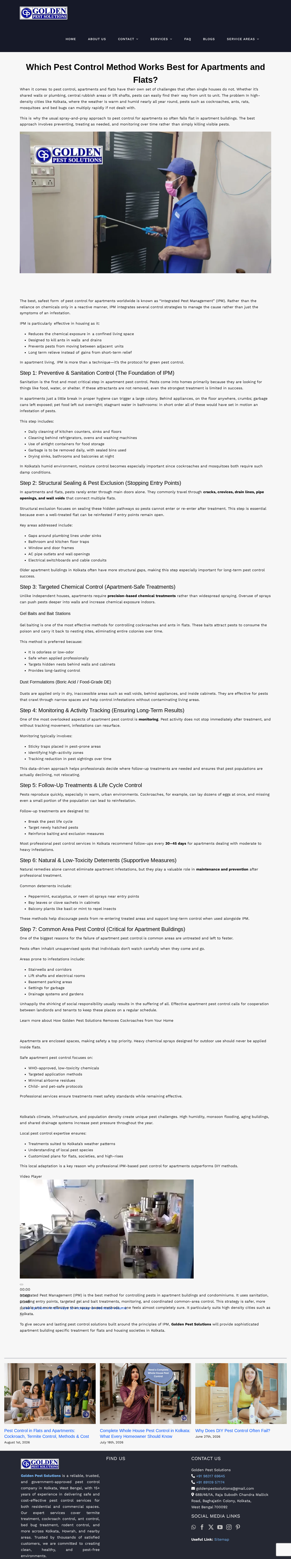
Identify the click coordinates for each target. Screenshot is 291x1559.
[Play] (21, 1284)
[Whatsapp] (193, 1527)
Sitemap (221, 1539)
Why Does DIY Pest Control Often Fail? (241, 1393)
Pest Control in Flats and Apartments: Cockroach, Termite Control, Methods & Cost (50, 1393)
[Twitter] (211, 1527)
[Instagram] (229, 1527)
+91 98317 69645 (210, 1476)
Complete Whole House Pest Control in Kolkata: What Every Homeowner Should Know (145, 1393)
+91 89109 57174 (210, 1482)
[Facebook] (202, 1527)
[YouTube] (220, 1527)
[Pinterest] (238, 1527)
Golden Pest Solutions (41, 1475)
